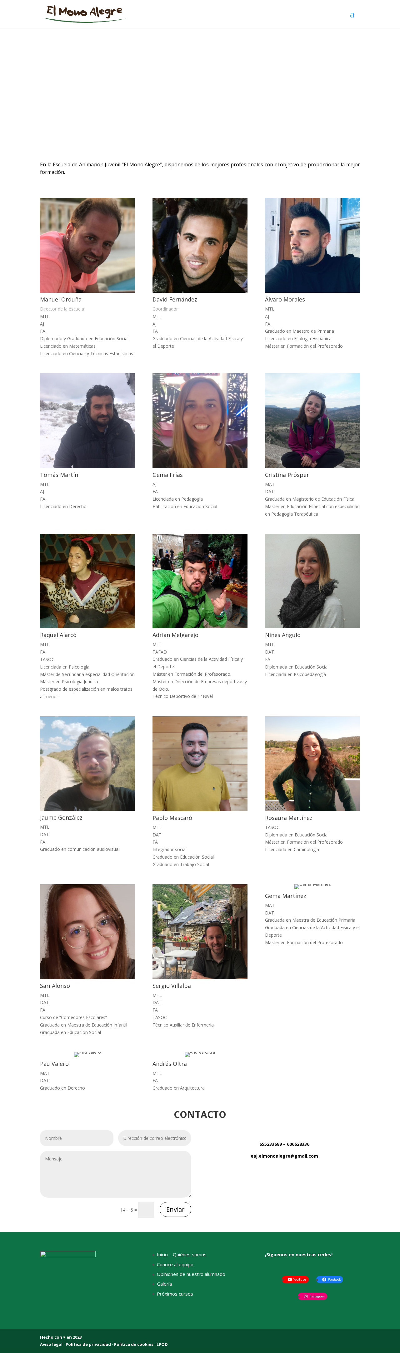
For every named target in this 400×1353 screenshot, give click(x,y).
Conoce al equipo (175, 1264)
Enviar (175, 1209)
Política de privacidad (89, 1344)
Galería (164, 1284)
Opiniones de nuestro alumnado (191, 1274)
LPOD (162, 1344)
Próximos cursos (175, 1294)
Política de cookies (133, 1344)
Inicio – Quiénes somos (182, 1254)
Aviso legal (51, 1344)
